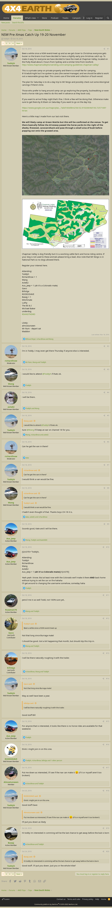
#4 (108, 392)
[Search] (108, 17)
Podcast (54, 18)
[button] (38, 17)
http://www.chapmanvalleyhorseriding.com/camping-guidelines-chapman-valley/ (60, 64)
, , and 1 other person (44, 760)
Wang (11, 383)
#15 (107, 721)
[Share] (104, 49)
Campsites (77, 18)
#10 (107, 547)
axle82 (11, 406)
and (32, 408)
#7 (108, 465)
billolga (11, 667)
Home (6, 18)
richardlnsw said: (30, 470)
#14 (107, 678)
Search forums (18, 22)
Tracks (65, 18)
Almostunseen (11, 782)
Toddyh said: (29, 503)
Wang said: (28, 421)
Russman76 (11, 609)
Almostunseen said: (32, 812)
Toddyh (6, 38)
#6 (108, 442)
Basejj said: (28, 856)
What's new (30, 18)
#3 (108, 369)
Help (97, 899)
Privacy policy (87, 899)
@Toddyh (46, 373)
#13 (107, 653)
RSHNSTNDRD (28, 314)
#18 (107, 790)
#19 (107, 828)
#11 (107, 595)
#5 (108, 415)
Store (44, 18)
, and (39, 339)
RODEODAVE (11, 759)
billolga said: (29, 703)
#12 (107, 618)
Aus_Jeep (11, 538)
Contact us (61, 899)
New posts (5, 22)
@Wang (30, 429)
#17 (107, 767)
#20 (107, 851)
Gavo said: (28, 684)
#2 (108, 346)
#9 (108, 524)
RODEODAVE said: (31, 796)
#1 (108, 49)
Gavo (11, 632)
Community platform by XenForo (56, 904)
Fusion (7, 899)
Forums (17, 18)
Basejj (11, 842)
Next (18, 43)
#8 (108, 488)
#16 (107, 744)
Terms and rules (73, 899)
